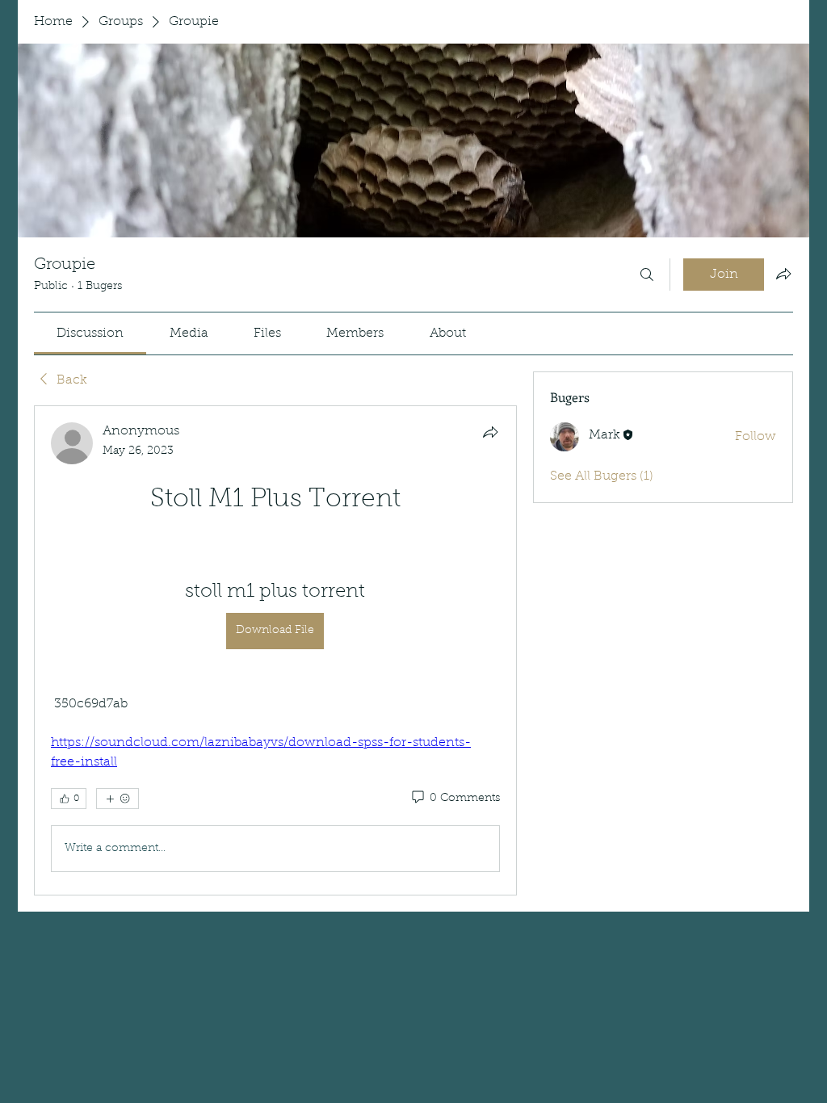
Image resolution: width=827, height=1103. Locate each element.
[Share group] (783, 273)
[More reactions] (117, 798)
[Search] (647, 274)
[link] (90, 333)
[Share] (490, 432)
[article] (275, 650)
